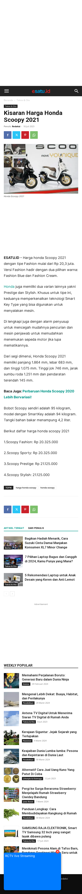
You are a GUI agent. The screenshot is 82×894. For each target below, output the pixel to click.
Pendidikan (28, 703)
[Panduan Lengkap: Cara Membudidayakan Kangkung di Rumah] (11, 814)
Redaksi (16, 126)
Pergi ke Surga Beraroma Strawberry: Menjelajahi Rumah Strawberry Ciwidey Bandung (49, 793)
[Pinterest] (25, 135)
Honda (9, 287)
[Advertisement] (41, 43)
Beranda (8, 100)
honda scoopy (47, 487)
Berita (8, 547)
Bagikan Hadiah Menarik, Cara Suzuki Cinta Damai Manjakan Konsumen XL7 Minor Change (46, 543)
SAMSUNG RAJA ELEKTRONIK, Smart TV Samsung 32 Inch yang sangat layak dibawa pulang (49, 832)
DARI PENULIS (36, 528)
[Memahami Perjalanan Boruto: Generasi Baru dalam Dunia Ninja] (11, 680)
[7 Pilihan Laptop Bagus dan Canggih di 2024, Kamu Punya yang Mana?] (13, 561)
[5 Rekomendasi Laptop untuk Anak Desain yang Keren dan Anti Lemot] (13, 579)
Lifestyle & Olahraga (32, 778)
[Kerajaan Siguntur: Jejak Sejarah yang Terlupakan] (11, 737)
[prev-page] (6, 593)
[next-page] (12, 593)
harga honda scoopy (26, 487)
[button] (6, 91)
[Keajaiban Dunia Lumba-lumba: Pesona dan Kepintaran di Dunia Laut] (11, 756)
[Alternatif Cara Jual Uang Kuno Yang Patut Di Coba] (11, 775)
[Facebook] (7, 135)
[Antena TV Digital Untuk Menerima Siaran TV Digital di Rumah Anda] (11, 718)
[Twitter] (16, 135)
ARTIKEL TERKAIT (14, 528)
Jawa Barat (28, 801)
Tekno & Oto (23, 100)
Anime (26, 684)
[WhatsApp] (34, 135)
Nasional (27, 740)
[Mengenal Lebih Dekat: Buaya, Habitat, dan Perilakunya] (11, 699)
